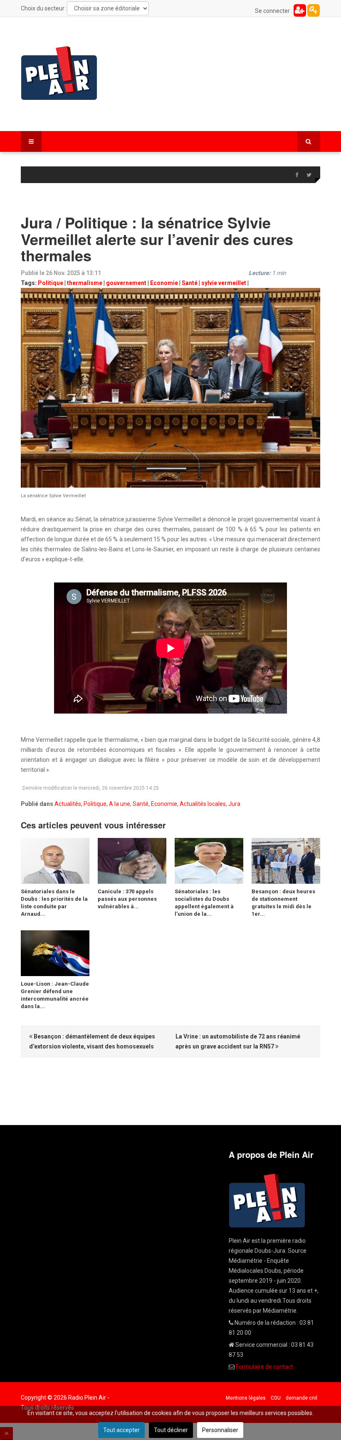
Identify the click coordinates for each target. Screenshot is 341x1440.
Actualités (67, 804)
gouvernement (126, 283)
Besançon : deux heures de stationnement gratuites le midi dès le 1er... (283, 902)
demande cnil (301, 1398)
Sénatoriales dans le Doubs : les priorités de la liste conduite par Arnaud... (54, 902)
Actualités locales (203, 804)
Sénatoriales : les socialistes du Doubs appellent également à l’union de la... (204, 902)
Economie (164, 283)
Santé (190, 283)
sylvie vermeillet (223, 283)
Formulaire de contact (264, 1366)
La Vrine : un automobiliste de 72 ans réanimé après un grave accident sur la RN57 (237, 1041)
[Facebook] (296, 175)
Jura (234, 804)
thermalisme (84, 283)
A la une (119, 804)
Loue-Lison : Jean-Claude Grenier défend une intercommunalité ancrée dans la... (55, 995)
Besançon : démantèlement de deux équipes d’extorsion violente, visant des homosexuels (92, 1041)
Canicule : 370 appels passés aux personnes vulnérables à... (127, 899)
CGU (276, 1398)
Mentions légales (246, 1398)
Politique (50, 283)
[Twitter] (309, 175)
